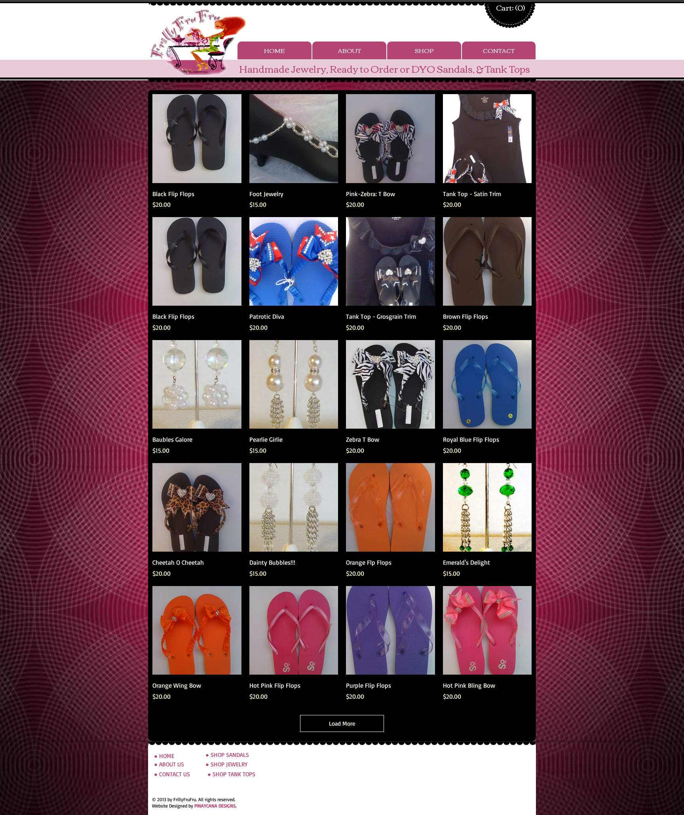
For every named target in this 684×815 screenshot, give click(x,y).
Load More (342, 723)
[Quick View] (196, 138)
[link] (508, 8)
